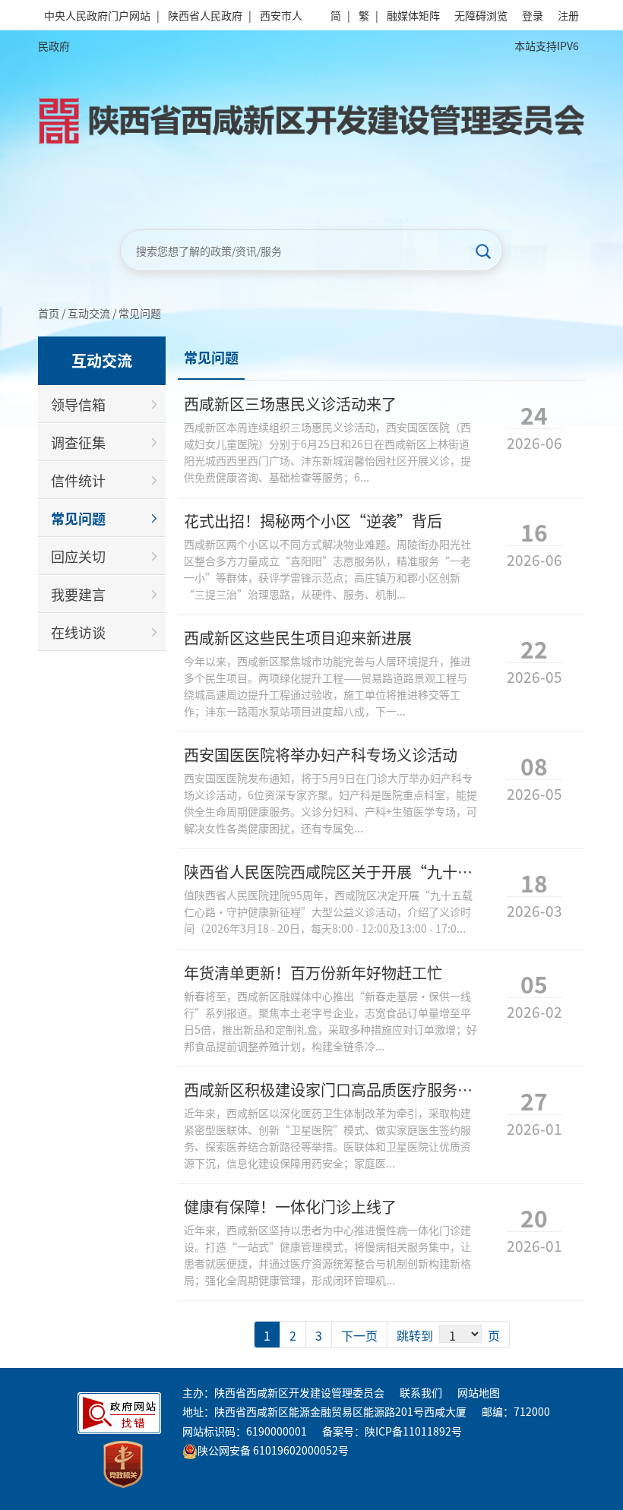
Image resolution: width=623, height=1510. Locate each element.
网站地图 (478, 1392)
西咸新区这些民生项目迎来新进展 (298, 638)
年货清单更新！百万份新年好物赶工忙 (313, 973)
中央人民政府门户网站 (97, 15)
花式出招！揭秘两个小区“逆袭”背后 (313, 521)
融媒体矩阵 (413, 15)
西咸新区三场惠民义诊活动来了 (290, 404)
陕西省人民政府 (205, 15)
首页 (48, 313)
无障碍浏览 (481, 15)
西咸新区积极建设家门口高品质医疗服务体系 (336, 1090)
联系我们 (421, 1392)
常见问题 (140, 313)
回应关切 (78, 556)
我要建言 (78, 594)
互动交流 (89, 313)
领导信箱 (78, 404)
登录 (532, 15)
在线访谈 (78, 632)
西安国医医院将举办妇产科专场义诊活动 (320, 755)
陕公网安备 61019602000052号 (273, 1450)
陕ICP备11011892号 (413, 1431)
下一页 (359, 1335)
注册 (568, 15)
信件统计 (78, 480)
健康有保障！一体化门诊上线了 (290, 1207)
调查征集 (78, 442)
